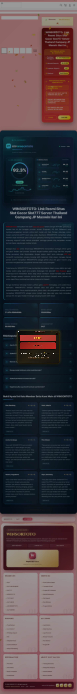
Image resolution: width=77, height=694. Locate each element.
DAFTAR (37, 345)
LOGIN (38, 338)
